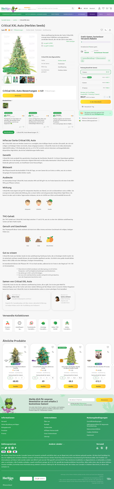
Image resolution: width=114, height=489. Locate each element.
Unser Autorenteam (50, 433)
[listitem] (99, 8)
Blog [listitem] (101, 14)
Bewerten (18, 95)
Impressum (90, 435)
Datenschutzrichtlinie (93, 429)
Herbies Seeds (62, 60)
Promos (3, 433)
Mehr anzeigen (70, 41)
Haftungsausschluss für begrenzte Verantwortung (97, 425)
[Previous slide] (2, 80)
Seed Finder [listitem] (55, 14)
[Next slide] (36, 80)
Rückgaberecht (6, 427)
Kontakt (46, 424)
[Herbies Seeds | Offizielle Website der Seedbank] (9, 9)
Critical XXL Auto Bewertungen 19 (27, 132)
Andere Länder (56, 444)
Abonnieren (104, 400)
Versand (4, 421)
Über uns (47, 421)
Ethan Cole (15, 297)
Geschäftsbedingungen (94, 421)
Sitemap (46, 436)
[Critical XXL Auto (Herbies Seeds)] (19, 54)
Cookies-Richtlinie (92, 432)
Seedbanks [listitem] (81, 14)
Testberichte (48, 427)
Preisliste (4, 430)
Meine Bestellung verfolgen (10, 424)
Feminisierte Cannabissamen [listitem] (11, 14)
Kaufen (15, 386)
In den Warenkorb (95, 102)
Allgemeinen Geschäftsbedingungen (79, 404)
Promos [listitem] (92, 14)
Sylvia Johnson (66, 297)
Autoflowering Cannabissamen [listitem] (36, 14)
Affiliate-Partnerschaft (51, 430)
